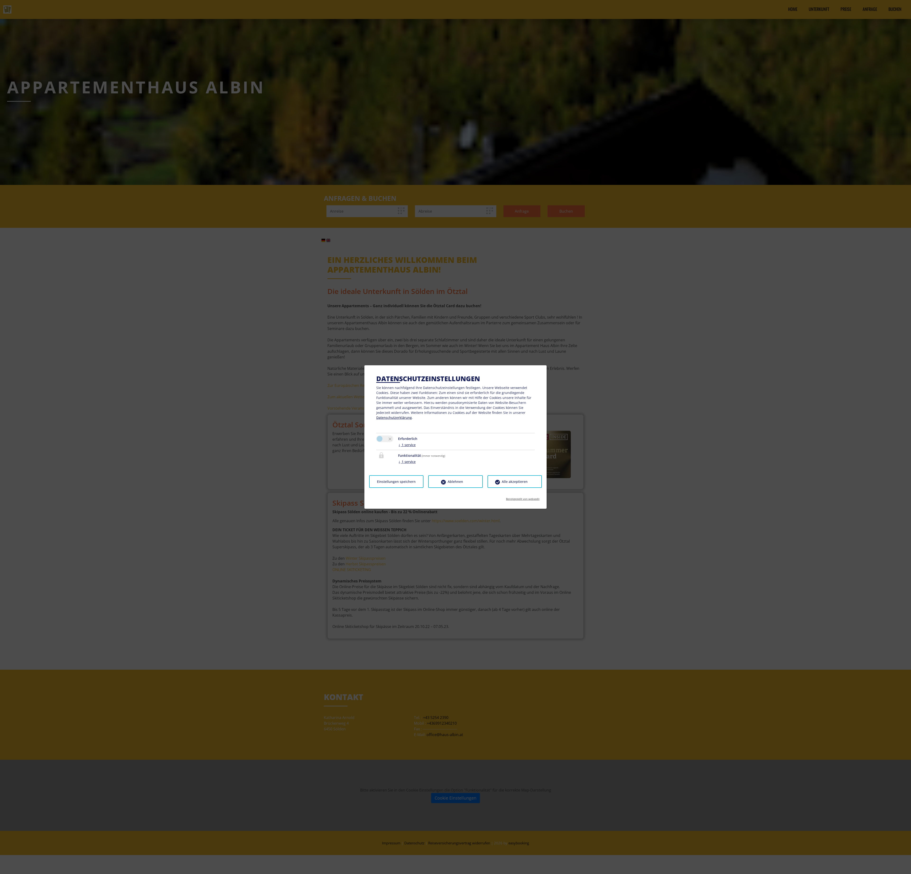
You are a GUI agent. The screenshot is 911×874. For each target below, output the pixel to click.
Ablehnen (455, 481)
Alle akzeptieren (515, 481)
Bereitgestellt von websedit (522, 497)
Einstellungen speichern (396, 481)
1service (407, 445)
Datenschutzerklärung (394, 417)
